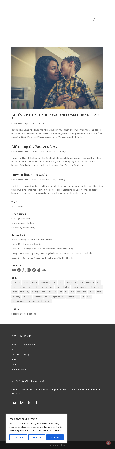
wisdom (31, 301)
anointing (16, 282)
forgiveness (25, 287)
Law (60, 292)
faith (98, 282)
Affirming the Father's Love (35, 146)
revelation (38, 296)
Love (72, 292)
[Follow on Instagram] (22, 403)
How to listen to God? (29, 174)
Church (53, 282)
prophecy (16, 296)
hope (93, 287)
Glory (44, 287)
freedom (36, 287)
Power (91, 292)
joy (28, 292)
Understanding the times (24, 222)
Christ (34, 282)
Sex (78, 296)
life (66, 292)
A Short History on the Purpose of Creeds (32, 239)
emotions (90, 282)
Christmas (44, 282)
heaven (75, 287)
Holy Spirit (85, 287)
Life (54, 151)
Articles (42, 123)
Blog (14, 349)
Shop (14, 359)
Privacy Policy (57, 445)
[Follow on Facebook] (36, 403)
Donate (15, 364)
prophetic (27, 296)
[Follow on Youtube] (15, 403)
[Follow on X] (29, 403)
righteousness (58, 296)
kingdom (52, 292)
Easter (81, 282)
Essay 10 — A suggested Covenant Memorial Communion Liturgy (43, 248)
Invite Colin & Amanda (23, 344)
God (51, 287)
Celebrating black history (23, 227)
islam (15, 292)
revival (47, 296)
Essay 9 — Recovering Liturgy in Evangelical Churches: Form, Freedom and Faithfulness (53, 253)
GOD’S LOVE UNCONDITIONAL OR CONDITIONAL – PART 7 (56, 116)
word (40, 301)
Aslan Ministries (20, 369)
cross (61, 282)
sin (83, 296)
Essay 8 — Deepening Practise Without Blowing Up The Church (42, 257)
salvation (70, 296)
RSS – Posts (17, 206)
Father (15, 287)
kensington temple (39, 292)
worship (48, 301)
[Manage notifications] (108, 443)
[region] (36, 428)
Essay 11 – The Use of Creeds (26, 244)
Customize (18, 437)
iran (100, 287)
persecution (81, 292)
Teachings (61, 151)
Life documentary (21, 354)
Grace (58, 287)
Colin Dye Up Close (21, 218)
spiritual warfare (19, 301)
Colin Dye (18, 123)
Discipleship (71, 282)
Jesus (22, 292)
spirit (89, 296)
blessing (26, 282)
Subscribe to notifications (24, 313)
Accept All (54, 437)
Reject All (37, 437)
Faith (49, 151)
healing (66, 287)
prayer (99, 292)
